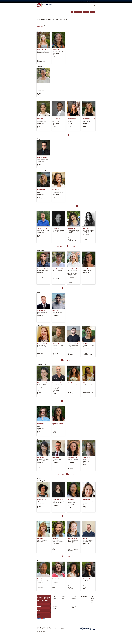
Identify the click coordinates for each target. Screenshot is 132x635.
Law (84, 25)
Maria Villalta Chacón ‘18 (88, 578)
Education (60, 25)
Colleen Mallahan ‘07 (72, 118)
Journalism (81, 25)
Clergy (49, 25)
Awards (54, 603)
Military (86, 25)
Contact (54, 600)
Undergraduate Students (73, 607)
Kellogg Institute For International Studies (43, 628)
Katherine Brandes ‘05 (42, 343)
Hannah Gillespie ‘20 (72, 268)
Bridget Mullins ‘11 (56, 228)
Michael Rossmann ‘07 (42, 157)
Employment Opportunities (55, 606)
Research (69, 5)
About (58, 5)
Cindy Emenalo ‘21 (87, 382)
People (63, 5)
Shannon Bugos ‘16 (56, 538)
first (54, 134)
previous (57, 134)
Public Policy (39, 26)
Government (72, 25)
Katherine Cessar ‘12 (72, 538)
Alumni (63, 600)
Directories (64, 598)
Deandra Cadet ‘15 (41, 499)
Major (84, 11)
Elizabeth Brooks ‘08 (42, 382)
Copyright (38, 627)
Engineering (64, 25)
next (75, 134)
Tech (42, 26)
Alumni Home (93, 11)
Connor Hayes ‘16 (56, 457)
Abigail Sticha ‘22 (41, 189)
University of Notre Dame (46, 627)
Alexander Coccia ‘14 (87, 538)
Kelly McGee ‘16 (86, 457)
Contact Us (49, 630)
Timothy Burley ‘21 (41, 578)
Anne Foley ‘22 (86, 343)
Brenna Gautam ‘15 (41, 457)
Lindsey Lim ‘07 (40, 118)
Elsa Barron (40, 538)
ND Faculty (82, 598)
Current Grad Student (54, 25)
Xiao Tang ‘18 (55, 189)
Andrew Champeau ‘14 (57, 268)
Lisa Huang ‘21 (71, 578)
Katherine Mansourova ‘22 (89, 118)
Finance (68, 25)
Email (38, 610)
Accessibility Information (41, 631)
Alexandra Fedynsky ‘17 (57, 499)
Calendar (83, 5)
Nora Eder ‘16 (55, 578)
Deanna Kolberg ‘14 (87, 499)
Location (75, 11)
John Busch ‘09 (55, 343)
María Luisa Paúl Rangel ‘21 (57, 424)
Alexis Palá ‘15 (86, 228)
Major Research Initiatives (73, 599)
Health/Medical (76, 25)
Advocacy (38, 25)
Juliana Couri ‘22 (71, 382)
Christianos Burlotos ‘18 (42, 268)
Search (94, 6)
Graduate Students (74, 604)
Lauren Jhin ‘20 (71, 499)
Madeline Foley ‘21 (56, 49)
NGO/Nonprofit (90, 25)
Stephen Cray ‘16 (41, 310)
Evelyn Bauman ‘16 (41, 49)
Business (46, 25)
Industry (80, 11)
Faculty (72, 602)
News (92, 600)
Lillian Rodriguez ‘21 (87, 268)
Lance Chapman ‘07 (56, 382)
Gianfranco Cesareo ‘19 (73, 343)
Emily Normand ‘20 (72, 228)
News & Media (89, 5)
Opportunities (76, 5)
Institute (54, 598)
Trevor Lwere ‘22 (56, 118)
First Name (39, 602)
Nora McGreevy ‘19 (41, 423)
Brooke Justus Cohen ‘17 (73, 457)
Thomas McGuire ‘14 (42, 228)
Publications (73, 600)
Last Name (39, 606)
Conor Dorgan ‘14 (56, 310)
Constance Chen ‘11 (41, 85)
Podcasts (92, 602)
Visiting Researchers (84, 600)
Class (88, 11)
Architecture (42, 25)
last (78, 134)
